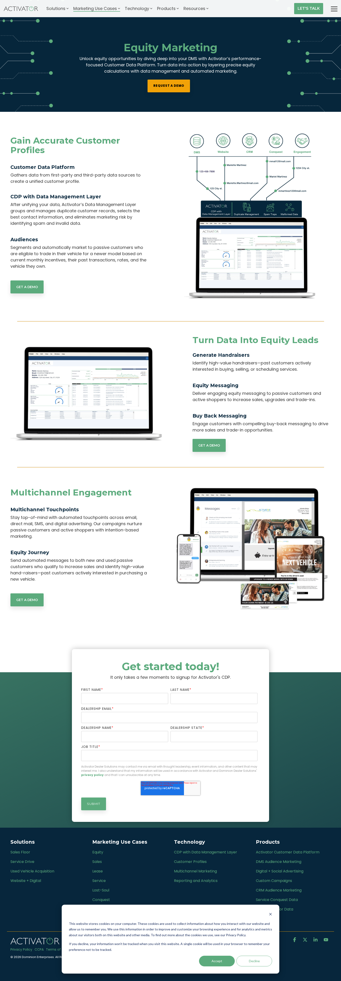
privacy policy (92, 775)
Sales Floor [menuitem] (20, 852)
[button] (334, 8)
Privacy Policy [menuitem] (21, 949)
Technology (137, 8)
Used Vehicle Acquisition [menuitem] (32, 871)
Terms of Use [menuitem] (57, 949)
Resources (194, 8)
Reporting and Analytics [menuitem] (196, 880)
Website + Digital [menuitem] (25, 880)
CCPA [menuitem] (39, 949)
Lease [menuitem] (97, 871)
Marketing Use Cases (95, 8)
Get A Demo (209, 445)
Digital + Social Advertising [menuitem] (279, 871)
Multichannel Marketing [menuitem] (195, 871)
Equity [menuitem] (97, 852)
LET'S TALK (309, 8)
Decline (254, 961)
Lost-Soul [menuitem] (100, 890)
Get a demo (27, 287)
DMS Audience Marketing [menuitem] (278, 861)
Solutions (55, 8)
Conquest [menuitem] (101, 899)
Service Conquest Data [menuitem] (277, 899)
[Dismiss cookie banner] (270, 915)
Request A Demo (168, 86)
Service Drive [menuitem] (22, 861)
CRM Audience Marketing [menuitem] (279, 890)
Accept (217, 961)
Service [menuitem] (99, 880)
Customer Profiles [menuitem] (190, 861)
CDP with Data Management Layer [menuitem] (205, 852)
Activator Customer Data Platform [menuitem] (287, 852)
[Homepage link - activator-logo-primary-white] (34, 942)
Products (166, 8)
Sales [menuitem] (97, 861)
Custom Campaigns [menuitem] (274, 880)
